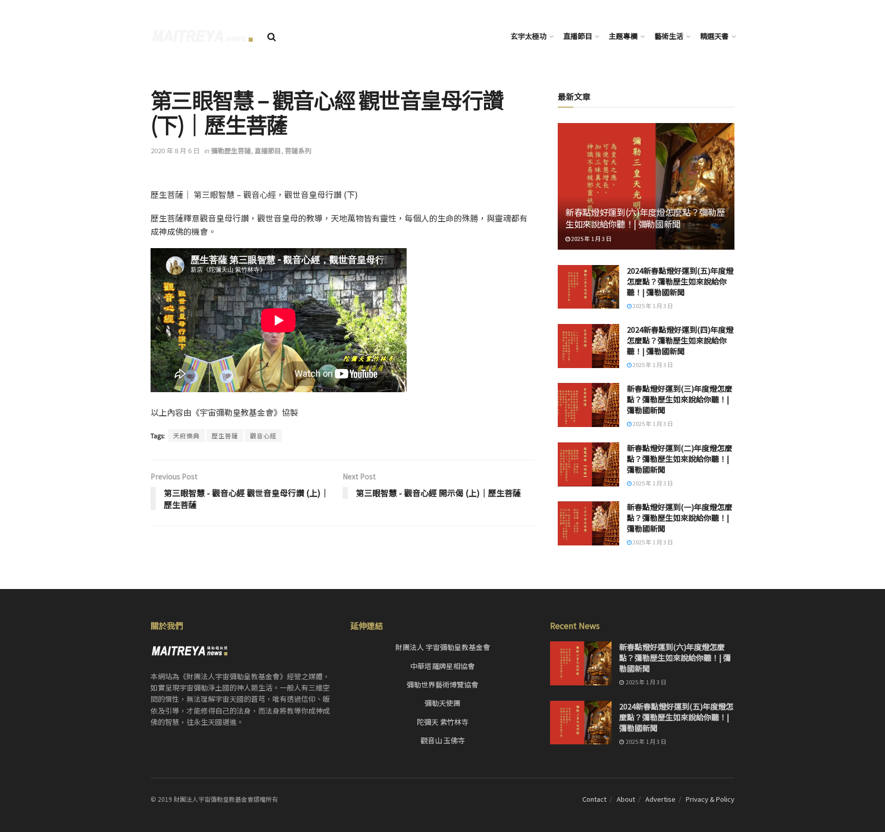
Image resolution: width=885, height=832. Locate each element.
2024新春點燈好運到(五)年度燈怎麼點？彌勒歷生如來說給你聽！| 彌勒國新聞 (680, 281)
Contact (594, 799)
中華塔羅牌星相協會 (442, 666)
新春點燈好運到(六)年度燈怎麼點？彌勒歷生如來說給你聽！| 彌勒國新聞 (645, 218)
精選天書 (714, 36)
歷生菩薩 (225, 435)
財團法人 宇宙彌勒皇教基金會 (442, 647)
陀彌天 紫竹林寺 (443, 722)
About (626, 799)
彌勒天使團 (442, 703)
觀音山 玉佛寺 (442, 740)
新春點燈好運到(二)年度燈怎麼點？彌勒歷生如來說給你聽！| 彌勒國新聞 (679, 458)
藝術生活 (669, 36)
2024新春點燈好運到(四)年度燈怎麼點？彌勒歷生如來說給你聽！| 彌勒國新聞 (680, 340)
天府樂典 (186, 435)
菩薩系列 (298, 150)
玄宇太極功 (528, 36)
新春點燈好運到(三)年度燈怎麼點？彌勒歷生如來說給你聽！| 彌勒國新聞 (679, 399)
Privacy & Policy (710, 799)
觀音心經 (263, 435)
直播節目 (577, 36)
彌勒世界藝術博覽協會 (442, 684)
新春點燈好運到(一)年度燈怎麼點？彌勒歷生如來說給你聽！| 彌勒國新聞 (679, 517)
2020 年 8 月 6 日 (175, 150)
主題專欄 (623, 36)
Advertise (660, 799)
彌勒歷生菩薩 (231, 150)
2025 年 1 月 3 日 (591, 238)
